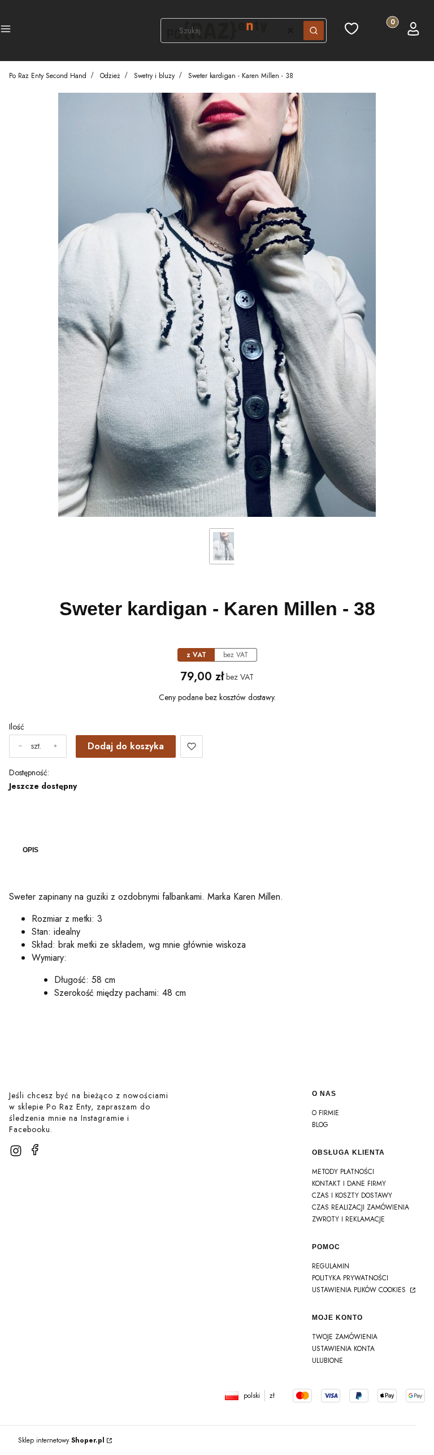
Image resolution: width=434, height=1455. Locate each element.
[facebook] (35, 1149)
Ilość (16, 726)
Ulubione (327, 1360)
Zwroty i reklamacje (348, 1219)
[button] (5, 30)
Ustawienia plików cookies (360, 1290)
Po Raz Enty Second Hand (47, 76)
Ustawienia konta (343, 1349)
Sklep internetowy (61, 1440)
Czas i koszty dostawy (352, 1195)
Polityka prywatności (350, 1278)
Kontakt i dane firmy (349, 1183)
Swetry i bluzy (154, 76)
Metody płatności (343, 1172)
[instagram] (16, 1151)
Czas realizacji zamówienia (360, 1207)
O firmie (325, 1113)
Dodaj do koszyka (126, 746)
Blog (320, 1125)
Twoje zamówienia (344, 1337)
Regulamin (330, 1266)
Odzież (110, 76)
